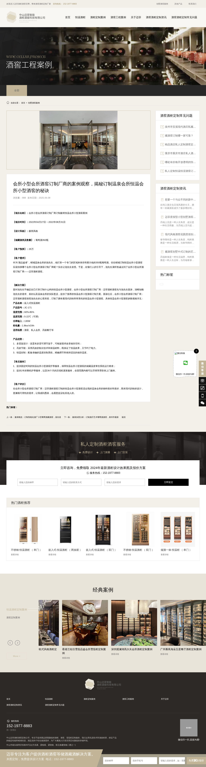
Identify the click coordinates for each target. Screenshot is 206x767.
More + (16, 656)
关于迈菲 (136, 17)
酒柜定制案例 (98, 17)
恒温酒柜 (80, 17)
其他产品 (178, 4)
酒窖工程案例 (118, 17)
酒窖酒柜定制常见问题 (184, 17)
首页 (67, 17)
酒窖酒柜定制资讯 (156, 17)
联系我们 (192, 4)
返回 (124, 417)
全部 (16, 90)
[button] (10, 642)
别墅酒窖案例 (162, 4)
